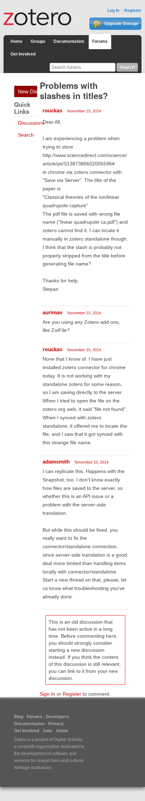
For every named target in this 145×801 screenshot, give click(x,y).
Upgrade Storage (120, 23)
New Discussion (27, 91)
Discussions (31, 123)
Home (17, 41)
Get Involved (23, 54)
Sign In (47, 694)
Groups (38, 41)
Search (26, 135)
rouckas (52, 110)
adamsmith (56, 462)
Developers (57, 716)
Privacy (56, 723)
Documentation (68, 41)
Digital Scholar (68, 739)
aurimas (52, 312)
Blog (18, 716)
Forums (100, 41)
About (62, 730)
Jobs (47, 730)
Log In (113, 10)
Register (132, 10)
